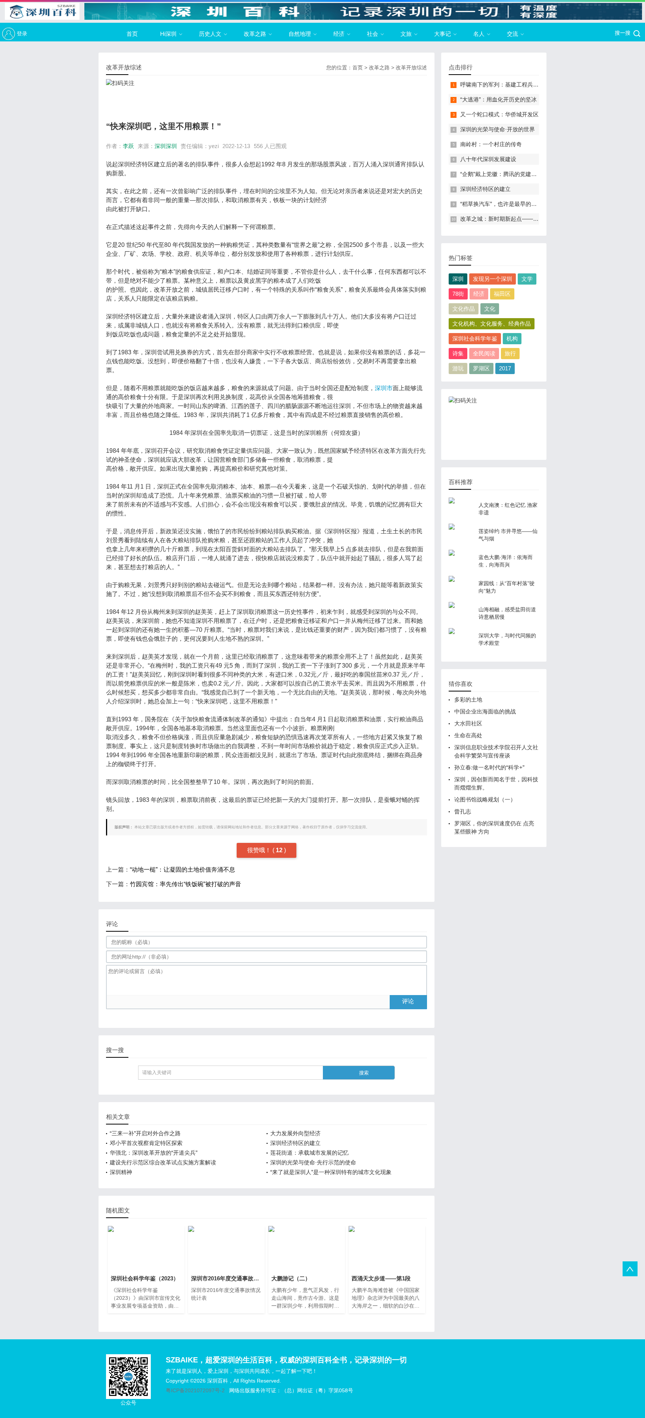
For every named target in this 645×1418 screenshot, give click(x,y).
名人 (478, 34)
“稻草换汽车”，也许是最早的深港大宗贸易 (512, 204)
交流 (512, 34)
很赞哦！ (259, 850)
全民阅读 (484, 353)
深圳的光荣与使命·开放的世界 (497, 129)
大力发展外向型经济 (295, 1133)
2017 (505, 368)
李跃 (128, 146)
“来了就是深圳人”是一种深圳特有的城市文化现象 (331, 1172)
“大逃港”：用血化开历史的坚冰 (498, 99)
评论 (408, 1001)
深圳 (458, 279)
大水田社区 (468, 723)
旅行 (510, 353)
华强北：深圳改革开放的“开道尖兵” (153, 1152)
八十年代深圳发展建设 (488, 159)
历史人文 (210, 34)
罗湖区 (481, 368)
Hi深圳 (168, 34)
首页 (132, 34)
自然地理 (300, 34)
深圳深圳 (166, 146)
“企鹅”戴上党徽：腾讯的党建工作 (501, 174)
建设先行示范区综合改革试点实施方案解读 (163, 1162)
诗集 (458, 353)
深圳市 (384, 388)
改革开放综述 (411, 67)
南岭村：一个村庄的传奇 (491, 144)
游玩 (458, 368)
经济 (339, 34)
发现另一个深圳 (492, 279)
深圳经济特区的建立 (295, 1143)
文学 (527, 279)
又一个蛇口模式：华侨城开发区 (499, 114)
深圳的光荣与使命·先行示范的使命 (313, 1162)
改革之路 (255, 34)
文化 (489, 308)
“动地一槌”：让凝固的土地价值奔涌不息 (182, 869)
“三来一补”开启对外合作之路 (145, 1133)
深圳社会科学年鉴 (474, 338)
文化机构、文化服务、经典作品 (491, 323)
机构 (512, 338)
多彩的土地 (468, 699)
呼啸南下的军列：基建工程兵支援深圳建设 (513, 84)
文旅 (406, 34)
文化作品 (463, 308)
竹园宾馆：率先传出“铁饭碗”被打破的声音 (185, 884)
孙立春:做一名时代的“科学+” (489, 767)
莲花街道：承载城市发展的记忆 (309, 1152)
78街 (458, 294)
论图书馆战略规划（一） (485, 799)
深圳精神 (121, 1172)
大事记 (442, 34)
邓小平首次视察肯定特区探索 (146, 1143)
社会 (372, 34)
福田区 (502, 294)
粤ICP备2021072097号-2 (195, 1390)
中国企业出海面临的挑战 (485, 711)
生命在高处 (468, 735)
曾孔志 (462, 811)
